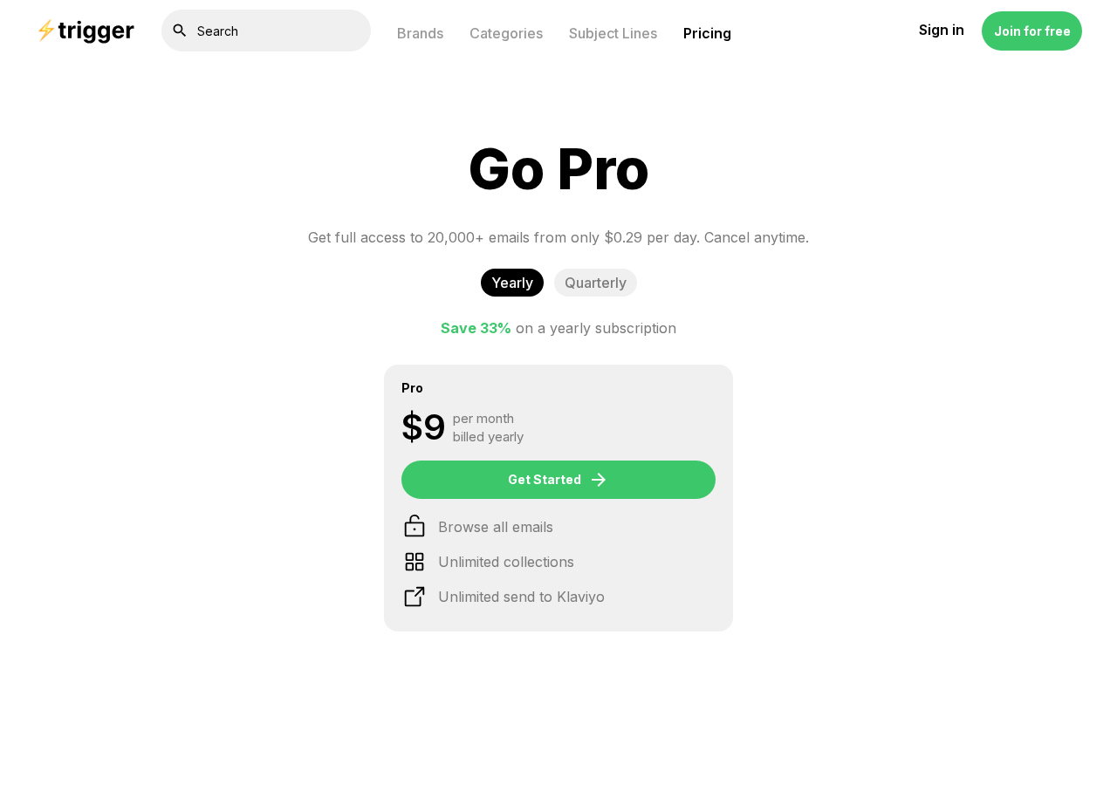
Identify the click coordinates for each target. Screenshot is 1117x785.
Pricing (707, 33)
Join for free (1032, 31)
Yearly (512, 282)
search (179, 30)
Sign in (941, 30)
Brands (420, 33)
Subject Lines (613, 33)
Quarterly (596, 282)
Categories (506, 33)
